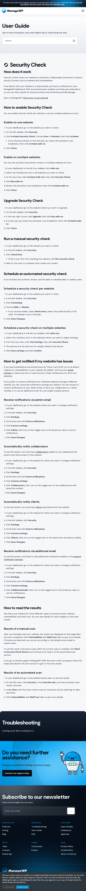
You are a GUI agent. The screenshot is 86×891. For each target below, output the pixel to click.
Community (36, 846)
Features (6, 826)
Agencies (65, 834)
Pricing (5, 830)
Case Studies (67, 826)
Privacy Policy (67, 846)
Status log (7, 854)
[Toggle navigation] (83, 10)
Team (4, 846)
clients (39, 507)
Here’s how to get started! (35, 98)
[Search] (74, 41)
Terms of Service (68, 854)
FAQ (33, 834)
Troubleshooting (38, 826)
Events (34, 850)
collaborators (42, 452)
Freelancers (66, 830)
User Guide (36, 830)
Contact (6, 850)
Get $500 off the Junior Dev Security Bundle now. (42, 4)
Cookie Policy (67, 850)
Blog (4, 834)
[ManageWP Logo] (43, 870)
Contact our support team (17, 773)
